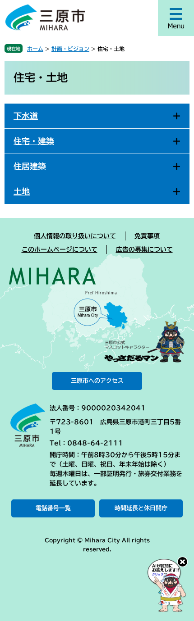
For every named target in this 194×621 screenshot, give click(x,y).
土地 (22, 191)
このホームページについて (59, 249)
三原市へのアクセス (97, 381)
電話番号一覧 (53, 508)
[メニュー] (176, 18)
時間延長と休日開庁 (141, 508)
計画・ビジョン (70, 48)
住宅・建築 (34, 141)
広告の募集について (144, 249)
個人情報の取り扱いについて (75, 236)
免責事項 (147, 236)
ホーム (35, 48)
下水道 (26, 116)
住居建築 (30, 166)
